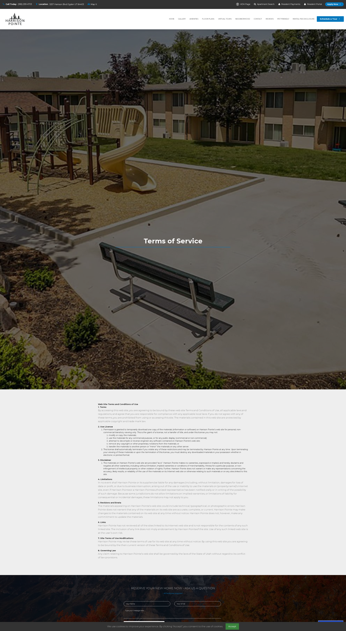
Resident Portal (314, 4)
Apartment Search (266, 4)
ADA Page (245, 4)
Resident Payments (290, 4)
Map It (94, 4)
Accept (232, 626)
